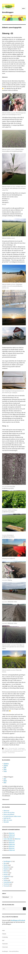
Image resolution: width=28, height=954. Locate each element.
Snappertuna (7, 876)
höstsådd (15, 749)
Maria (5, 780)
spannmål (20, 751)
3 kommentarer (11, 752)
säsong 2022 (12, 751)
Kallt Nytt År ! (7, 818)
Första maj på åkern (9, 814)
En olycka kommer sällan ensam (12, 816)
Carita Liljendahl (8, 839)
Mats (5, 782)
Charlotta (6, 763)
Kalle (5, 767)
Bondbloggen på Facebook (18, 920)
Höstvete (19, 749)
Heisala (5, 865)
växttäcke (4, 752)
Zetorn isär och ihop (9, 812)
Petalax (6, 874)
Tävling (6, 880)
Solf (3, 749)
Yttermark (6, 886)
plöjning (24, 749)
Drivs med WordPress (14, 951)
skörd (16, 751)
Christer (6, 748)
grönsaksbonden (9, 749)
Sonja (5, 771)
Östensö (6, 872)
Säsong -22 (7, 33)
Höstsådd (6, 822)
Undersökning (7, 882)
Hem (3, 930)
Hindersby (6, 867)
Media (5, 870)
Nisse (5, 769)
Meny (23, 8)
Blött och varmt (8, 820)
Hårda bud (6, 810)
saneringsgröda (5, 751)
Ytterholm (6, 884)
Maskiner (6, 869)
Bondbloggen (7, 12)
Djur (5, 863)
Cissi (5, 778)
